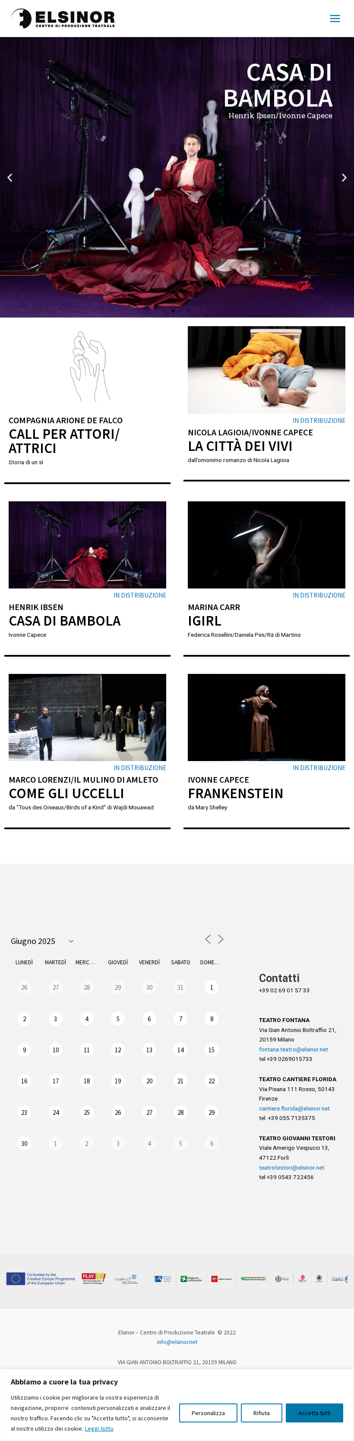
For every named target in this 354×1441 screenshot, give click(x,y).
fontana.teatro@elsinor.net (293, 1049)
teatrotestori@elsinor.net (291, 1167)
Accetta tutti (314, 1413)
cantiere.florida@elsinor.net (294, 1108)
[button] (165, 311)
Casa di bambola (64, 620)
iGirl (204, 620)
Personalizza (208, 1413)
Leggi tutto (99, 1428)
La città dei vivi (240, 446)
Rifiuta (261, 1413)
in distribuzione (319, 420)
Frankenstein (236, 793)
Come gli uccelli (66, 793)
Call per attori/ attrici (64, 441)
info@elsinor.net (177, 1342)
